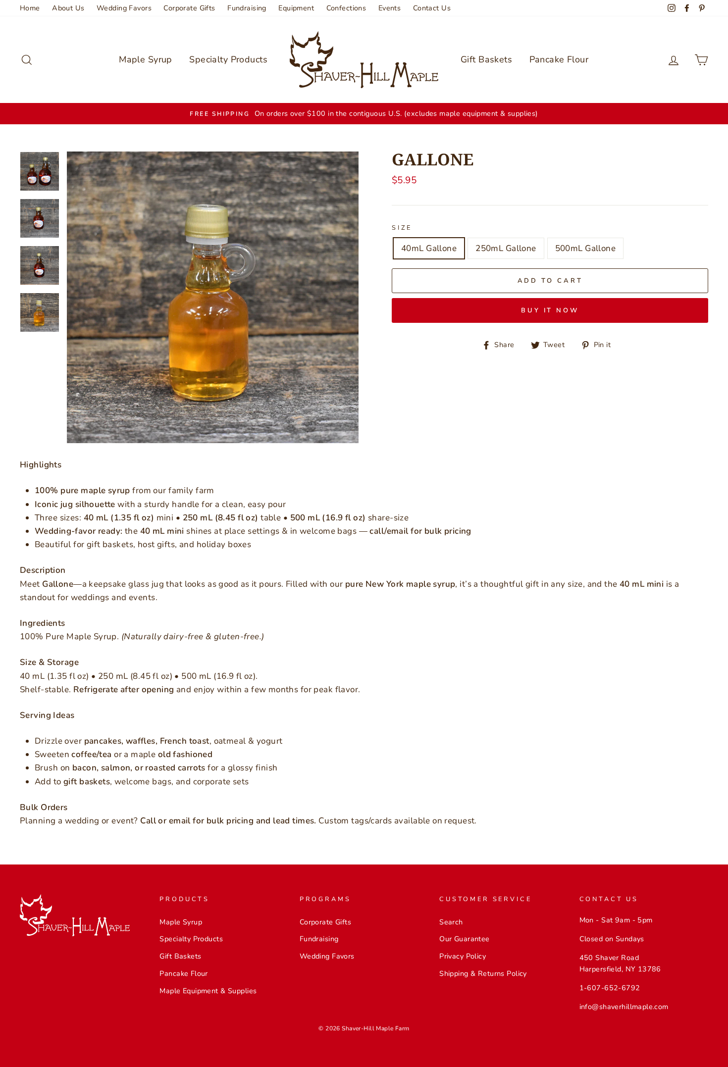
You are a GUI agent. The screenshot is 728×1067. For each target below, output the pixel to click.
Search (451, 922)
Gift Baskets (486, 59)
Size (402, 227)
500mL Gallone (585, 248)
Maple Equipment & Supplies (208, 991)
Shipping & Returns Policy (483, 973)
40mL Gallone (429, 248)
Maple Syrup (145, 59)
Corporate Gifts (189, 8)
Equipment (296, 8)
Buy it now (550, 310)
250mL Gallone (505, 248)
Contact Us (432, 8)
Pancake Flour (559, 59)
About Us (68, 8)
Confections (346, 8)
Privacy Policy (462, 956)
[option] (364, 113)
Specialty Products (228, 59)
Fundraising (246, 8)
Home (30, 8)
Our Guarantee (464, 939)
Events (389, 8)
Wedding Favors (124, 8)
